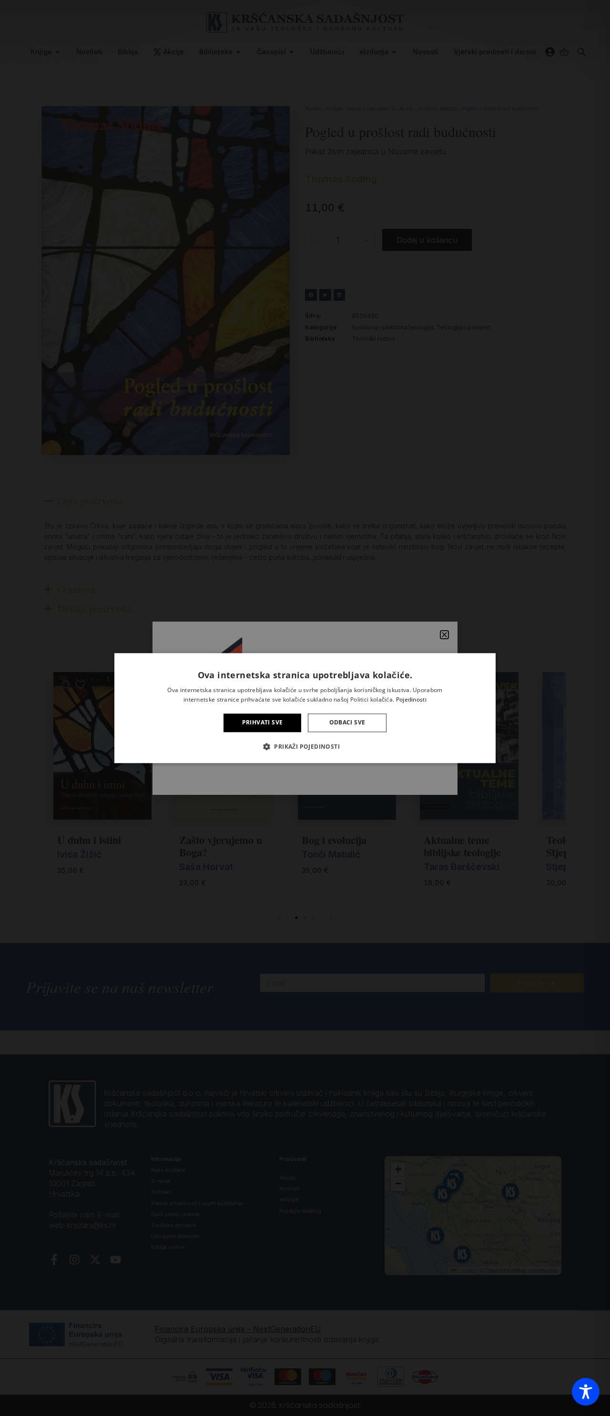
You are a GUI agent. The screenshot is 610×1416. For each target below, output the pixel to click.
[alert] (305, 708)
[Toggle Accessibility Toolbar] (585, 1391)
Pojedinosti (411, 699)
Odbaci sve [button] (347, 723)
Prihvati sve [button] (262, 723)
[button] (305, 746)
